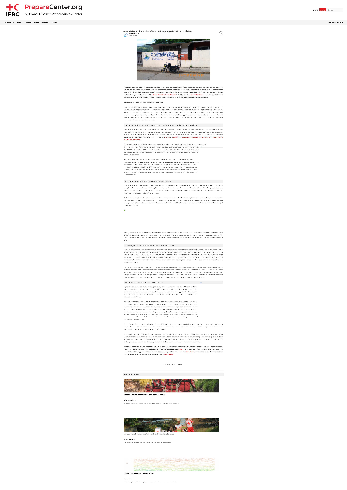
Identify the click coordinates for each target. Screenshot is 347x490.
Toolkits (54, 22)
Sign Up (322, 10)
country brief (169, 354)
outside (176, 137)
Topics (19, 22)
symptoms (137, 139)
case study (190, 352)
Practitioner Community (336, 22)
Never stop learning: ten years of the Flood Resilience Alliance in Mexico (149, 434)
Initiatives (45, 22)
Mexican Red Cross (196, 95)
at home (166, 137)
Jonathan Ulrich (134, 33)
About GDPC (8, 22)
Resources (28, 22)
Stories (36, 22)
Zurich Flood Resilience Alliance (164, 95)
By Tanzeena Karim (130, 400)
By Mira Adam (128, 479)
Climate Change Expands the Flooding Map (139, 473)
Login (317, 10)
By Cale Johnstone (129, 439)
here (180, 349)
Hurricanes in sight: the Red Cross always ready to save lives (144, 394)
